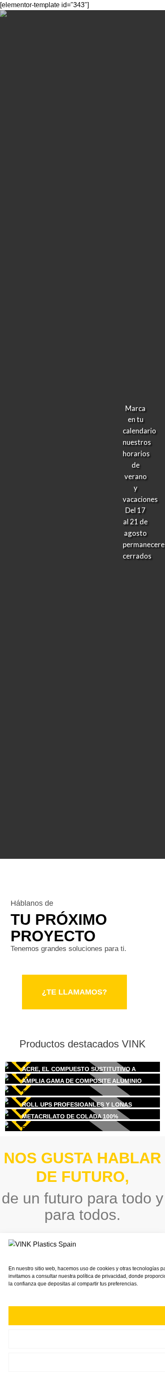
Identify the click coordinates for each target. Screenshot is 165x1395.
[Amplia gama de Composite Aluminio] (82, 1079)
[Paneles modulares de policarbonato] (82, 1126)
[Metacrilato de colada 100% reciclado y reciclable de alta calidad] (82, 1114)
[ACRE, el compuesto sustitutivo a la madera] (82, 1067)
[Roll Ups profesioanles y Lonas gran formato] (82, 1102)
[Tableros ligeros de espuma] (82, 1090)
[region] (82, 434)
